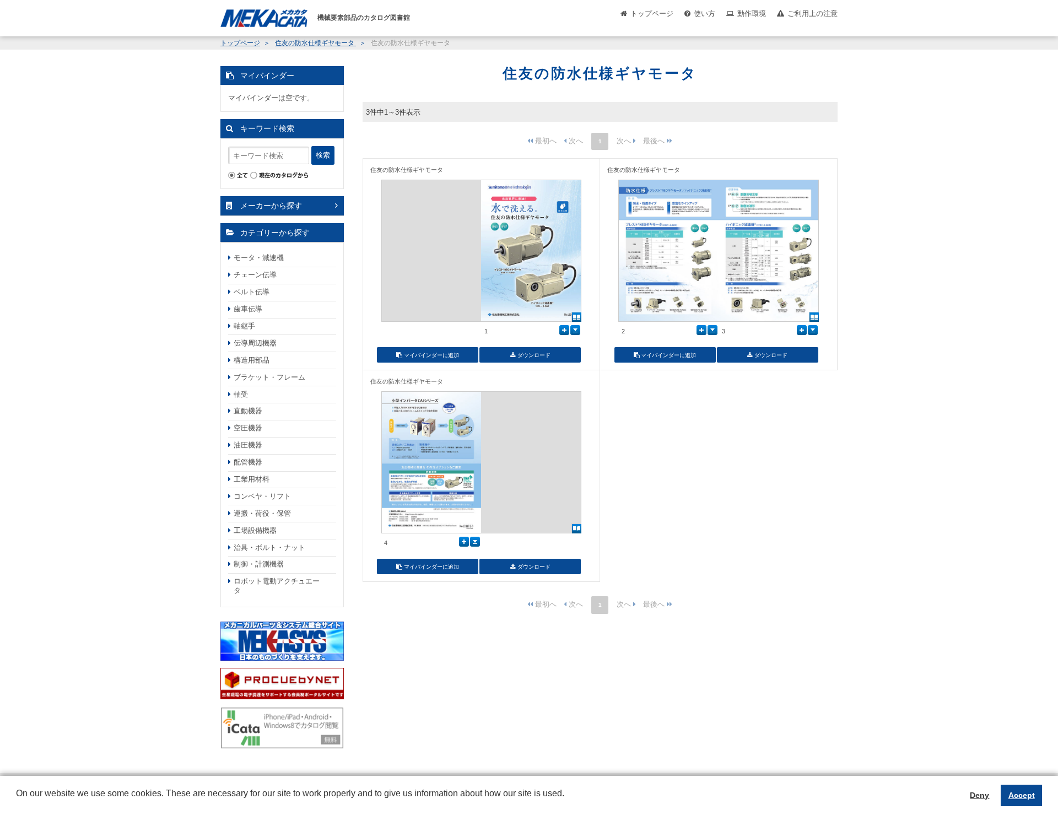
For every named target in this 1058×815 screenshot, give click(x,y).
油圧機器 (248, 445)
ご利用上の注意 (812, 13)
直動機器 (248, 411)
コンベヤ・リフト (262, 496)
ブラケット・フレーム (269, 377)
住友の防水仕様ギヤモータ (315, 43)
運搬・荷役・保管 (262, 513)
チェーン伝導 (255, 275)
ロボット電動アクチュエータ (277, 586)
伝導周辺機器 (255, 343)
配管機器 (248, 462)
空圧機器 (248, 428)
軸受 (241, 394)
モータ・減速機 (259, 257)
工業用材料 (251, 479)
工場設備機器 (255, 530)
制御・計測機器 (259, 564)
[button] (17, 801)
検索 (323, 155)
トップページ (651, 13)
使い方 (704, 13)
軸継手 (244, 326)
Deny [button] (979, 795)
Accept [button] (1021, 795)
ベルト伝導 (251, 292)
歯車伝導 (248, 309)
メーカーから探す (271, 205)
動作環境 (751, 13)
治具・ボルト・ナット (269, 547)
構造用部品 (251, 360)
